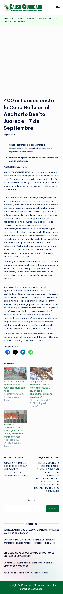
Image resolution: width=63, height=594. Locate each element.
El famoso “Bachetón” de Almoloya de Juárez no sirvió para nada (15, 386)
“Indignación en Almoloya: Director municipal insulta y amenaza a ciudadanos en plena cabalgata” (41, 389)
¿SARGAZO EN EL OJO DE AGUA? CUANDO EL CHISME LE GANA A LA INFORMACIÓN (31, 531)
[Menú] (57, 7)
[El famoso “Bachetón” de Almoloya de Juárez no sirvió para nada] (15, 373)
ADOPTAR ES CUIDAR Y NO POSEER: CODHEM (26, 572)
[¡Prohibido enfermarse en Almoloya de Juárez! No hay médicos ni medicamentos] (15, 416)
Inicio (6, 18)
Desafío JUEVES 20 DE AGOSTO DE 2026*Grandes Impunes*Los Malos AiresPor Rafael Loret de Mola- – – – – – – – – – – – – (31, 542)
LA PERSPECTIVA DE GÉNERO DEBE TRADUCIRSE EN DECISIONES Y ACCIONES (28, 564)
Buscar (31, 500)
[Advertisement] (31, 59)
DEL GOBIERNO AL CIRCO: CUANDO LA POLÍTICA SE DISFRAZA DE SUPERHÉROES (29, 554)
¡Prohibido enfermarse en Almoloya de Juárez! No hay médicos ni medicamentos (14, 430)
